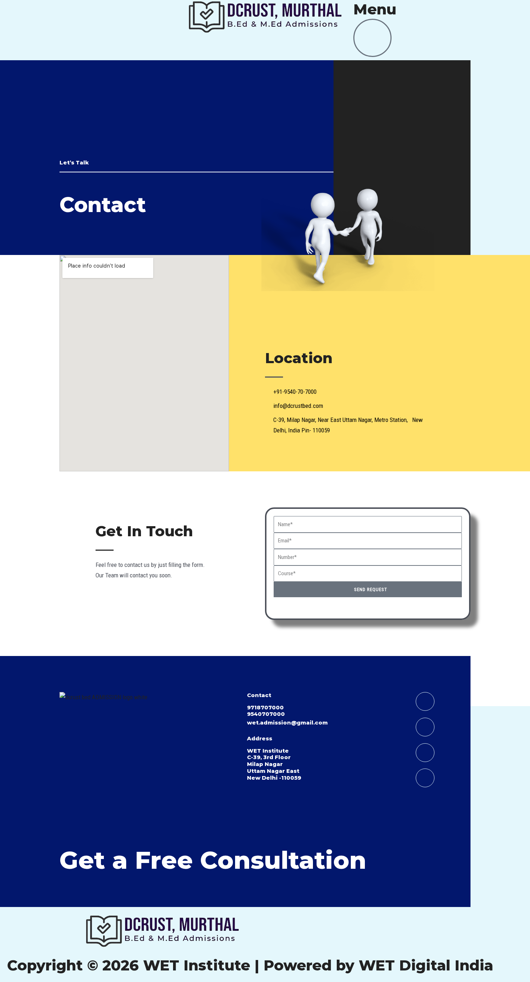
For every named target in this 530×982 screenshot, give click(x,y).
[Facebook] (425, 727)
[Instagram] (425, 752)
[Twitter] (425, 778)
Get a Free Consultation (212, 860)
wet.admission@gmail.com (287, 722)
